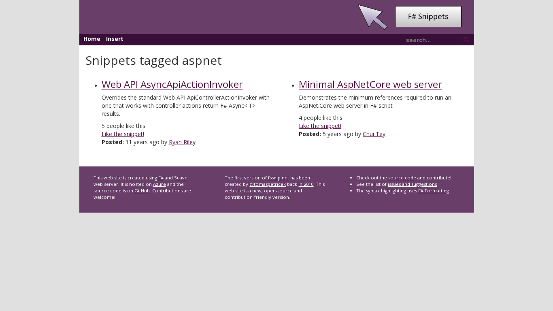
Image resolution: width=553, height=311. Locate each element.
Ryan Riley (182, 142)
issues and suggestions (412, 184)
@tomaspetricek (267, 184)
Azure (159, 184)
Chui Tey (374, 134)
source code (402, 178)
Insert (114, 39)
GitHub (142, 190)
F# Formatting (433, 190)
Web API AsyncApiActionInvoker (172, 84)
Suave (180, 178)
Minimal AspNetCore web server (370, 84)
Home (91, 39)
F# (161, 178)
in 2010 (305, 184)
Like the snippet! (123, 134)
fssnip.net (278, 178)
